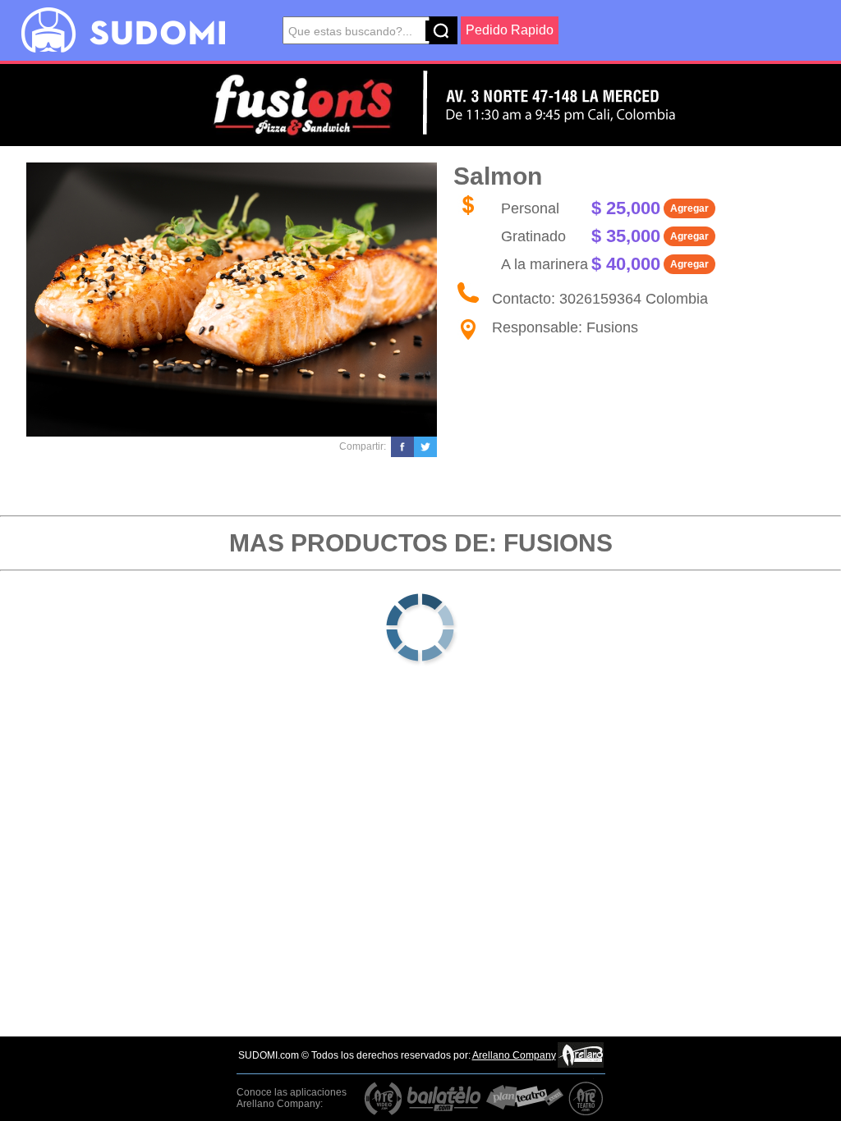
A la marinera (544, 264)
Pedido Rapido (510, 30)
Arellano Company (514, 1055)
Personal (530, 208)
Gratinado (533, 236)
